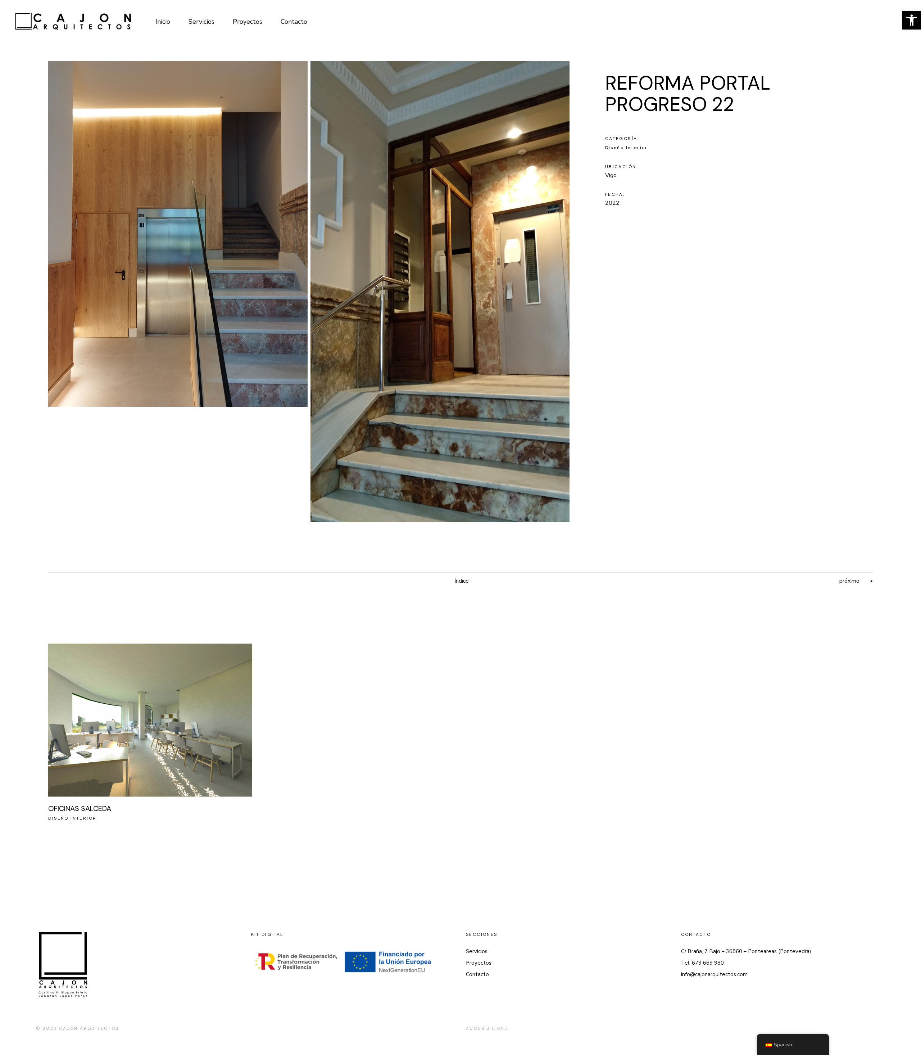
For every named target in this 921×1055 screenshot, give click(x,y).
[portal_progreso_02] (440, 291)
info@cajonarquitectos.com (714, 974)
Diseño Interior (626, 147)
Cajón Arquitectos (89, 1028)
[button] (911, 20)
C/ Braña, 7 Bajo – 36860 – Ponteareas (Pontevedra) (746, 951)
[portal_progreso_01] (178, 234)
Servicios (476, 951)
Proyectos (478, 962)
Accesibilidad (487, 1028)
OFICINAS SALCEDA (79, 808)
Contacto (477, 974)
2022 (612, 203)
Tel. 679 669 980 (702, 962)
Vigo (611, 175)
